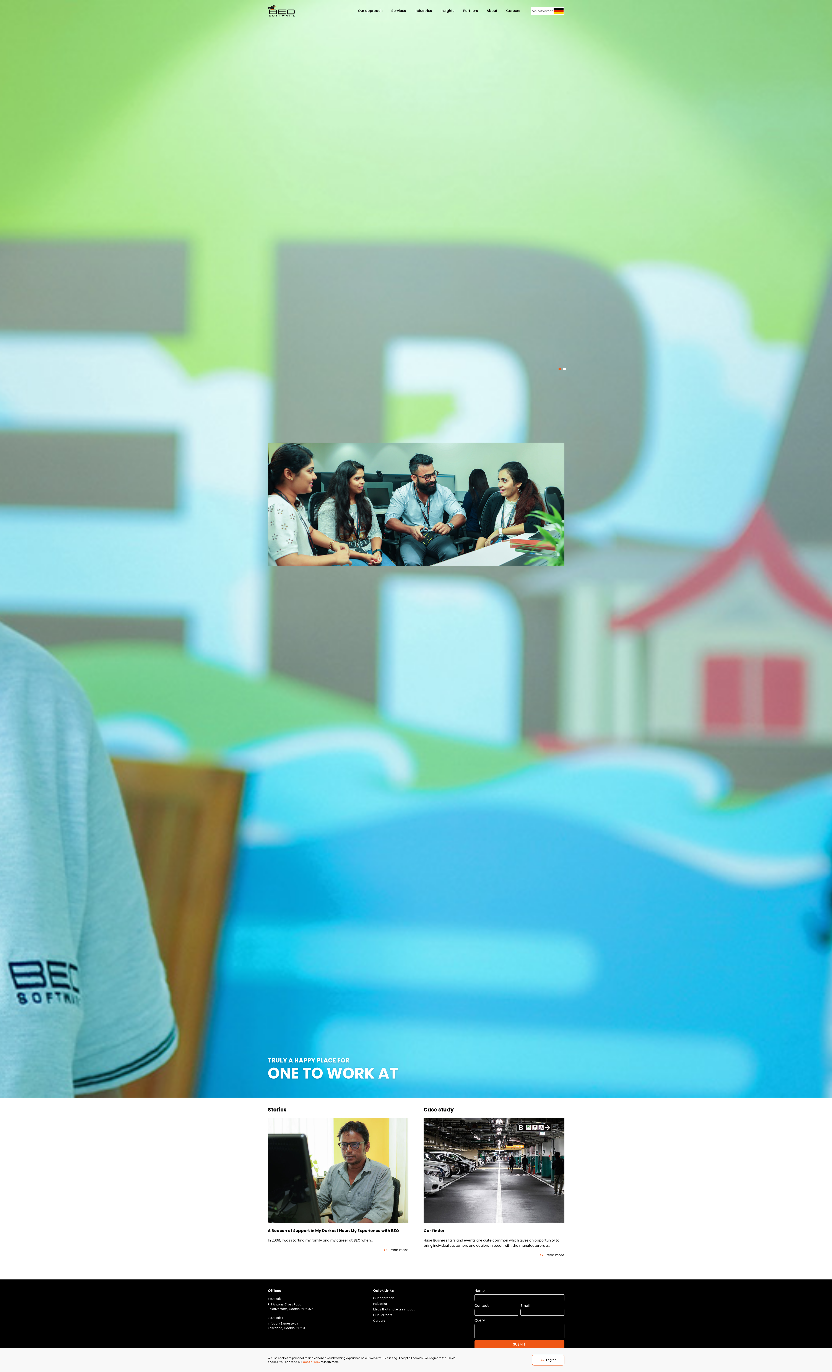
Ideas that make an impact (394, 1309)
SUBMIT (519, 1344)
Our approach (370, 10)
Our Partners (382, 1315)
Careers (379, 1320)
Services (398, 10)
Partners (470, 10)
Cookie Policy (311, 1362)
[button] (560, 369)
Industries (423, 10)
